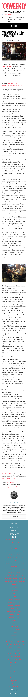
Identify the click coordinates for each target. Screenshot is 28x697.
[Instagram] (13, 516)
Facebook (16, 487)
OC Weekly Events (14, 663)
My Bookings (15, 593)
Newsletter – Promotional (15, 659)
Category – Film (14, 608)
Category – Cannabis (14, 605)
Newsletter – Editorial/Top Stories (15, 644)
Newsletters (14, 638)
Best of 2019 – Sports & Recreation (15, 581)
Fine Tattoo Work (7, 474)
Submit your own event (14, 675)
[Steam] (17, 516)
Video (14, 684)
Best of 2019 (14, 566)
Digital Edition (14, 626)
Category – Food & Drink (14, 611)
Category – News (14, 617)
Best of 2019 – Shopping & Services (15, 578)
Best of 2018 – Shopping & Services (15, 560)
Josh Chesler (6, 40)
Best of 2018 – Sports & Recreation (15, 563)
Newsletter (14, 635)
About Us (14, 524)
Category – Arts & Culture (14, 602)
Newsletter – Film (15, 650)
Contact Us (14, 527)
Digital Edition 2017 (15, 629)
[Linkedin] (15, 516)
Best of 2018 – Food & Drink (15, 557)
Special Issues (14, 672)
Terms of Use (14, 530)
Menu (15, 26)
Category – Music (14, 614)
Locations (15, 590)
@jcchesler (10, 482)
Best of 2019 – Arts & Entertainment (15, 569)
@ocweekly (5, 487)
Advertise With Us (14, 542)
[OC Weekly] (7, 14)
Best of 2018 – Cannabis (15, 554)
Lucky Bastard (6, 66)
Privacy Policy (14, 534)
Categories (15, 587)
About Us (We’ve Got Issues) (14, 539)
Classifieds (14, 620)
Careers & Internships (14, 599)
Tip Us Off (14, 681)
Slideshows (14, 669)
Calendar (14, 584)
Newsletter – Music (15, 656)
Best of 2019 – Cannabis (15, 572)
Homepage (14, 632)
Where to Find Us (14, 687)
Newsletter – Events (14, 647)
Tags (15, 596)
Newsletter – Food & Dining (14, 653)
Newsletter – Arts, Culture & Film (15, 641)
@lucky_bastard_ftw (8, 478)
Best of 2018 (14, 548)
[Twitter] (10, 516)
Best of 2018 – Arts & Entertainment (15, 551)
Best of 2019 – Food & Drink (15, 575)
